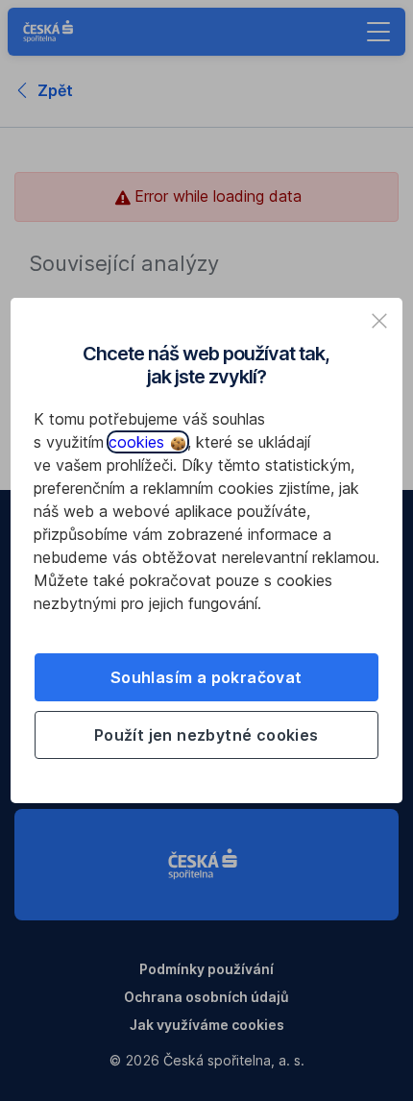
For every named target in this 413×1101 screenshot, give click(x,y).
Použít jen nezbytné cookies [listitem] (206, 735)
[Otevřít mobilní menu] (378, 31)
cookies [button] (139, 442)
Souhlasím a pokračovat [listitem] (206, 677)
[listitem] (379, 321)
